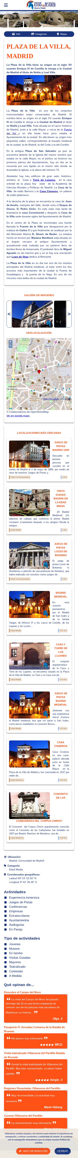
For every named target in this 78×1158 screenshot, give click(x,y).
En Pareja (15, 929)
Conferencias (18, 906)
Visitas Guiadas (19, 957)
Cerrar (63, 1151)
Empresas (16, 911)
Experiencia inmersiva (24, 897)
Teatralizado (17, 966)
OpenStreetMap (51, 399)
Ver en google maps (18, 415)
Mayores (15, 962)
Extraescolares (19, 915)
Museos (14, 948)
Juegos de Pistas (20, 902)
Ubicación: (14, 856)
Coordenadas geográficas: (23, 874)
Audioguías (16, 924)
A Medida (15, 976)
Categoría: (13, 865)
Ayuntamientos (19, 920)
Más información (35, 1151)
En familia (15, 953)
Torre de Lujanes (44, 179)
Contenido (16, 971)
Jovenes (14, 944)
